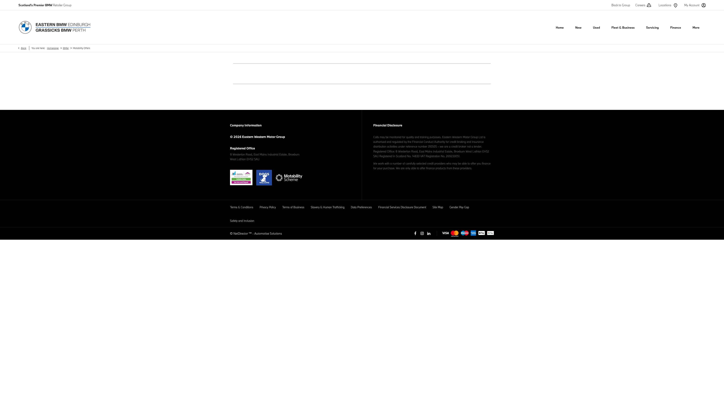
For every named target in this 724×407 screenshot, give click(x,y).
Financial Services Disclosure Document (402, 207)
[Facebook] (415, 233)
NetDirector (241, 233)
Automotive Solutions (268, 233)
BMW (66, 48)
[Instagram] (422, 233)
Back (23, 48)
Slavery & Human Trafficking (327, 207)
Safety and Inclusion (242, 221)
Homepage (53, 48)
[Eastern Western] (54, 27)
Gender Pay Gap (459, 207)
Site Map (438, 207)
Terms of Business (293, 207)
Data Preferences (361, 207)
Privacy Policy (268, 207)
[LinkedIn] (428, 233)
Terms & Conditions (241, 207)
